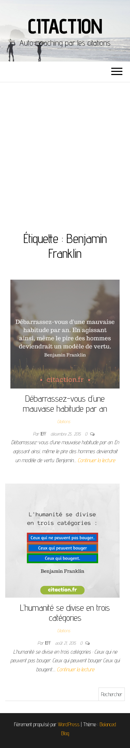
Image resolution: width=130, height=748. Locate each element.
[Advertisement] (65, 150)
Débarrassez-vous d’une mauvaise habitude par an (65, 403)
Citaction (65, 25)
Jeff (44, 434)
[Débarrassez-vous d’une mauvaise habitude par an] (65, 333)
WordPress (68, 724)
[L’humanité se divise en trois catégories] (62, 540)
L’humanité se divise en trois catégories (65, 612)
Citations (63, 421)
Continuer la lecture (96, 460)
